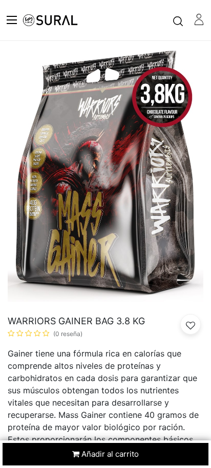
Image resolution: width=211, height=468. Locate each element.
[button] (190, 324)
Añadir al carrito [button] (109, 454)
